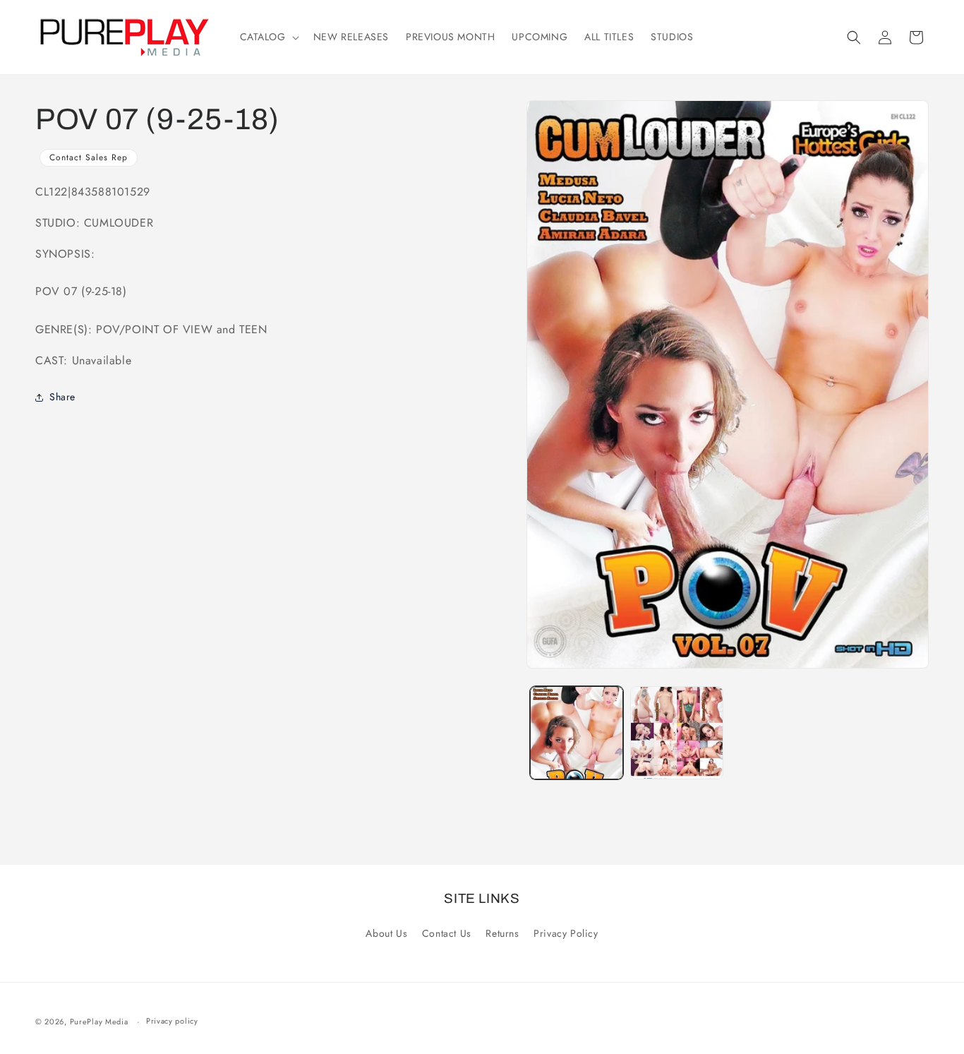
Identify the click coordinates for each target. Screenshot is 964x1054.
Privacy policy (172, 1021)
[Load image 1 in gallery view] (576, 732)
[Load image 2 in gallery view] (676, 732)
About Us (386, 933)
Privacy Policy (566, 933)
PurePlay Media (99, 1021)
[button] (268, 37)
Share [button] (62, 397)
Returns (502, 933)
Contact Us (446, 933)
